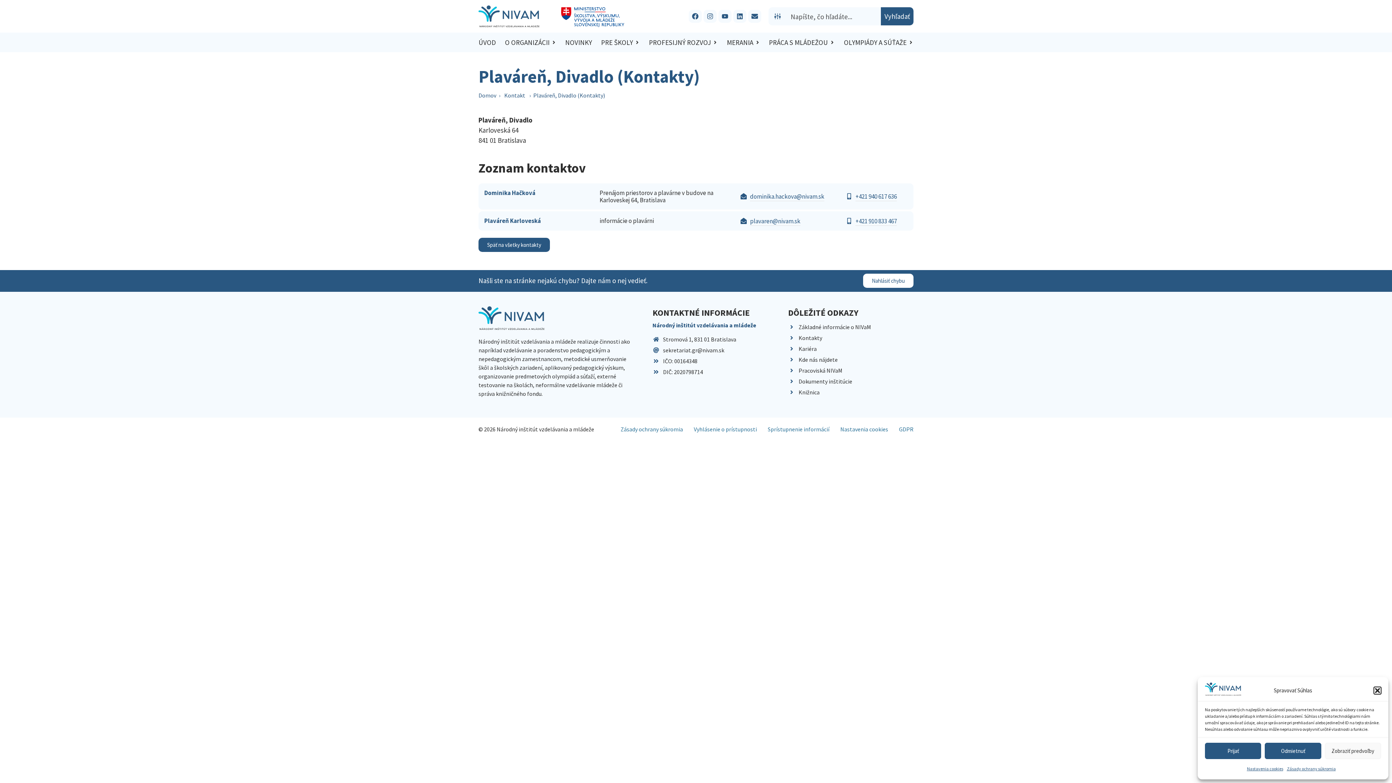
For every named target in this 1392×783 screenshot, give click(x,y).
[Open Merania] (757, 42)
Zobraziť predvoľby (1352, 750)
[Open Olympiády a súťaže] (911, 42)
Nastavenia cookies (1265, 768)
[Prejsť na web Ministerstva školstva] (593, 17)
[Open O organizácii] (553, 42)
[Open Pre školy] (637, 42)
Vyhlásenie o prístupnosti (725, 429)
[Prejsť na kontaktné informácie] (754, 16)
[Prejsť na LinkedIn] (739, 16)
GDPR (906, 429)
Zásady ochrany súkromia (1311, 768)
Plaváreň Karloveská (512, 221)
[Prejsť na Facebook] (695, 16)
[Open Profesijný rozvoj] (715, 42)
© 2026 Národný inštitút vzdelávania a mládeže (536, 429)
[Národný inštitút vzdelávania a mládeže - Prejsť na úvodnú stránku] (508, 16)
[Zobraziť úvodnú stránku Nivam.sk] (511, 318)
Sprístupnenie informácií (798, 429)
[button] (1377, 690)
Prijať (1233, 750)
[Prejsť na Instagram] (710, 16)
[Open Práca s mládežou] (832, 42)
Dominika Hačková (509, 193)
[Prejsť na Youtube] (725, 16)
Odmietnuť (1293, 750)
